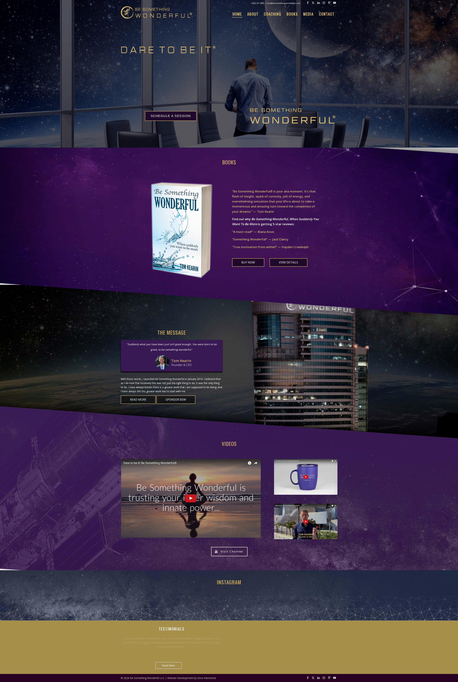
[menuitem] (237, 14)
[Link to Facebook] (307, 2)
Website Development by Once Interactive (191, 678)
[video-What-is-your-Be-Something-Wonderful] (305, 521)
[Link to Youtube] (334, 2)
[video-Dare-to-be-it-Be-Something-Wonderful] (191, 498)
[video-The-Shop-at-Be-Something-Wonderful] (305, 477)
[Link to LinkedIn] (318, 2)
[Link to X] (313, 2)
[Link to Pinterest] (329, 2)
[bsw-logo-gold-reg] (156, 12)
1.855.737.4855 (257, 3)
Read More (168, 665)
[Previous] (211, 634)
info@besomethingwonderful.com (283, 3)
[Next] (219, 634)
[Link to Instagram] (324, 2)
